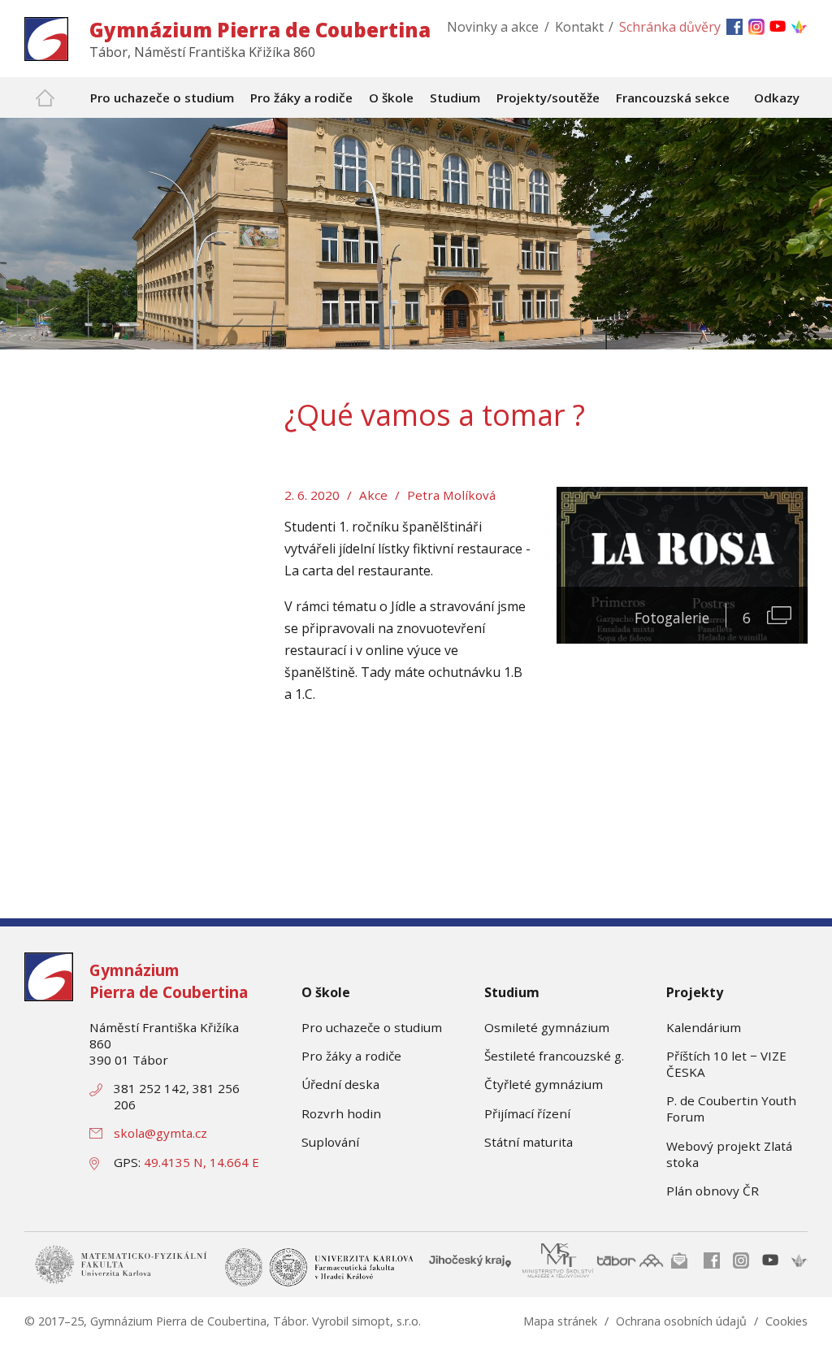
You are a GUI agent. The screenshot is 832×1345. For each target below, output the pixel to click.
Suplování (330, 1142)
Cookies (786, 1321)
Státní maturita (528, 1142)
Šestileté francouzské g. (554, 1056)
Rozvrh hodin (341, 1113)
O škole (325, 992)
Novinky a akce (493, 27)
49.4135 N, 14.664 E (201, 1162)
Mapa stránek (560, 1321)
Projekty (694, 992)
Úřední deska (340, 1084)
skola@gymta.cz (160, 1133)
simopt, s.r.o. (386, 1321)
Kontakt (579, 27)
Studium (512, 992)
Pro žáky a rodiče (351, 1056)
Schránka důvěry (670, 27)
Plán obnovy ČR (712, 1190)
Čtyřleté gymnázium (543, 1084)
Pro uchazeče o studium (371, 1027)
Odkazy (777, 97)
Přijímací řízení (527, 1113)
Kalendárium (703, 1027)
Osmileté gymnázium (546, 1027)
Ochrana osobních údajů (681, 1321)
